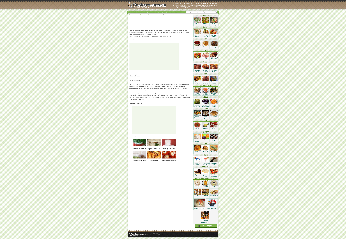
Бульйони (206, 47)
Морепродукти (205, 85)
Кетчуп (214, 128)
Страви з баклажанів (205, 105)
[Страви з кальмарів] (197, 92)
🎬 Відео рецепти (205, 226)
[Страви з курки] (214, 69)
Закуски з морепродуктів (214, 24)
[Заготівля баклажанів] (214, 173)
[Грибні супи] (214, 45)
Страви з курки (214, 70)
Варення (197, 175)
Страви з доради (214, 82)
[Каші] (214, 185)
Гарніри (206, 108)
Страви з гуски (197, 70)
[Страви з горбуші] (205, 80)
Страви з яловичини (214, 59)
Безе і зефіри (197, 140)
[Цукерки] (214, 138)
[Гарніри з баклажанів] (197, 115)
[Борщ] (197, 45)
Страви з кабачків (214, 105)
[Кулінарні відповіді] (199, 206)
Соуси (205, 120)
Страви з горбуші (205, 82)
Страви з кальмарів (197, 94)
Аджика (197, 128)
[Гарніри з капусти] (214, 115)
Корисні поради (211, 208)
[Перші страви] (197, 194)
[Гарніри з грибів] (205, 115)
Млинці (197, 151)
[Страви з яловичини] (214, 57)
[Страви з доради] (214, 80)
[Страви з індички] (205, 69)
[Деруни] (205, 185)
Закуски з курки (205, 24)
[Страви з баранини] (205, 57)
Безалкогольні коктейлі (206, 163)
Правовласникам (212, 234)
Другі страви (205, 195)
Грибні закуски (197, 24)
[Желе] (205, 138)
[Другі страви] (205, 194)
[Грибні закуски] (197, 22)
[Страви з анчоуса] (197, 80)
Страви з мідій (214, 94)
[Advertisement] (160, 22)
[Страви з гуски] (197, 69)
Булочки (205, 151)
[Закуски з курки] (205, 22)
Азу (197, 58)
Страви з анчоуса (197, 82)
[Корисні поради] (212, 206)
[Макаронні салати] (214, 34)
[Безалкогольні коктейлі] (205, 162)
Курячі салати (206, 36)
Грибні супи (213, 47)
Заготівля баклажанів (214, 175)
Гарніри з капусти (214, 117)
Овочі (206, 97)
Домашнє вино (214, 163)
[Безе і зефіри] (197, 138)
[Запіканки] (214, 150)
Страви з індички (205, 70)
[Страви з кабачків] (214, 103)
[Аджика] (197, 127)
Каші (214, 186)
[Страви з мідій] (214, 92)
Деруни (205, 186)
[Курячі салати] (205, 34)
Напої (205, 155)
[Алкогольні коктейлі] (197, 162)
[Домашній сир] (205, 173)
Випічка (206, 143)
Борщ (197, 47)
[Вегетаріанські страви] (214, 194)
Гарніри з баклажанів (197, 117)
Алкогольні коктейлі (197, 163)
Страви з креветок (205, 94)
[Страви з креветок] (205, 92)
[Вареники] (197, 185)
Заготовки (205, 167)
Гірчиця (205, 128)
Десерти (206, 132)
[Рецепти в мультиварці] (205, 218)
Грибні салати (197, 36)
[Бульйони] (205, 45)
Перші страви (197, 196)
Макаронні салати (214, 36)
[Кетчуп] (214, 127)
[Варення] (197, 173)
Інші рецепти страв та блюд (205, 178)
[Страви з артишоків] (197, 103)
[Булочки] (205, 150)
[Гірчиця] (205, 127)
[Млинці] (197, 150)
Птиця (205, 62)
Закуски (206, 15)
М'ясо (206, 50)
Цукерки (214, 140)
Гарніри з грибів (205, 117)
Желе (205, 140)
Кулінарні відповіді (199, 208)
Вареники (197, 186)
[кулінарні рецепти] (148, 8)
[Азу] (197, 57)
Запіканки (214, 151)
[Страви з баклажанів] (205, 103)
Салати (205, 27)
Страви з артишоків (197, 105)
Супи (206, 39)
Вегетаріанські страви (214, 196)
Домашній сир (206, 175)
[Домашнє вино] (214, 162)
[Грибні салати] (197, 34)
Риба (206, 73)
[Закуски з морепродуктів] (214, 22)
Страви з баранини (206, 59)
